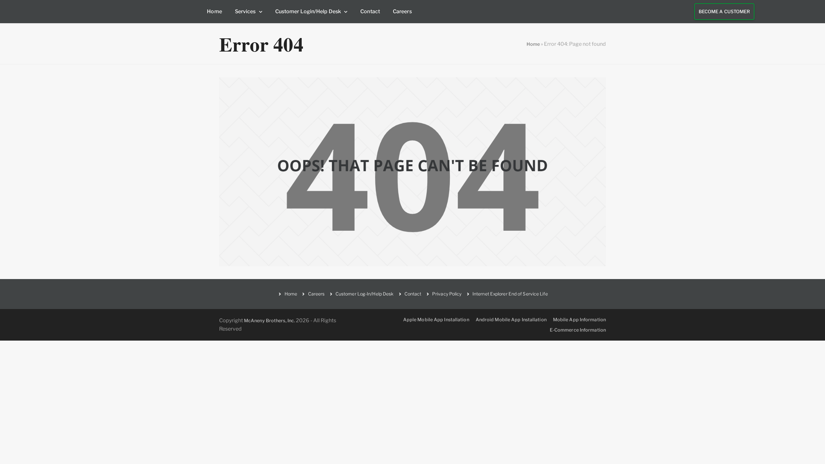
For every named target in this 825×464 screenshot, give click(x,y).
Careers (402, 11)
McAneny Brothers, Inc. (269, 320)
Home (214, 11)
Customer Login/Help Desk (308, 11)
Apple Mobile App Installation (436, 319)
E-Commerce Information (578, 330)
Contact (370, 11)
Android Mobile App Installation (511, 319)
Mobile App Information (579, 319)
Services (245, 11)
